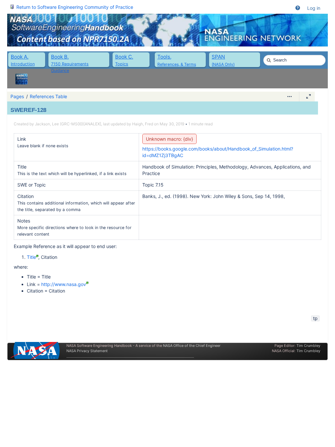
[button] (297, 8)
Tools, (164, 57)
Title (31, 257)
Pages (17, 96)
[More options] (289, 96)
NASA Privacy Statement (87, 351)
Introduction (23, 64)
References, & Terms (176, 64)
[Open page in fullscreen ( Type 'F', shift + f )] (308, 96)
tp (315, 318)
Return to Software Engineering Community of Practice (74, 7)
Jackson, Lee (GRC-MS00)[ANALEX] (68, 123)
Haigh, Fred (142, 123)
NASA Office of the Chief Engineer (191, 345)
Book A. (19, 57)
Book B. (60, 57)
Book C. (124, 57)
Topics (121, 64)
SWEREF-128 (28, 110)
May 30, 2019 (172, 123)
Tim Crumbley (308, 345)
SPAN (218, 57)
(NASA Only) (223, 64)
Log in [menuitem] (313, 8)
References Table (48, 96)
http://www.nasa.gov (63, 284)
